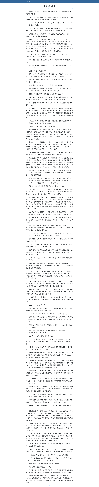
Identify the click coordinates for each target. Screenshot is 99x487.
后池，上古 (28, 1)
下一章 (72, 8)
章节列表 (49, 8)
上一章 (27, 8)
